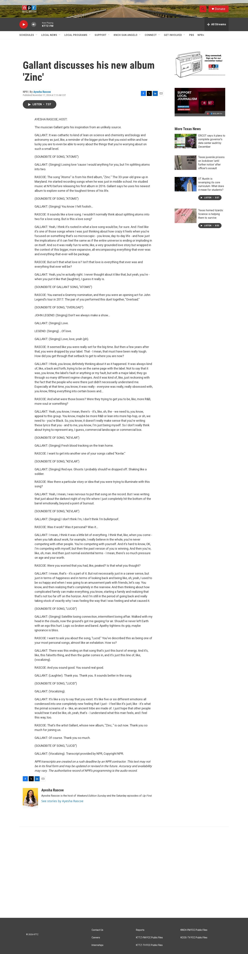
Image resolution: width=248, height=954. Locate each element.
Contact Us (97, 930)
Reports (140, 930)
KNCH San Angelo (125, 35)
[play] (23, 24)
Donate (220, 9)
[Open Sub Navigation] (36, 35)
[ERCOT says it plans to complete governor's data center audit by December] (186, 141)
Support (100, 35)
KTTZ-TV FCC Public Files (149, 945)
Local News (49, 35)
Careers (96, 937)
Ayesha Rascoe (42, 91)
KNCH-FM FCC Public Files (194, 930)
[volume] (34, 24)
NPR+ (201, 35)
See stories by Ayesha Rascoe (62, 801)
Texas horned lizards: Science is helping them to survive (210, 214)
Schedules (26, 35)
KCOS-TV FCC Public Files (194, 937)
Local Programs (75, 35)
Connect (151, 35)
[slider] (39, 24)
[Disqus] (124, 872)
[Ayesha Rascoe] (30, 798)
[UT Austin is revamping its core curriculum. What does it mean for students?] (186, 184)
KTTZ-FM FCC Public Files (149, 937)
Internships (97, 945)
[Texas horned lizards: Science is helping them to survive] (186, 216)
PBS (191, 35)
